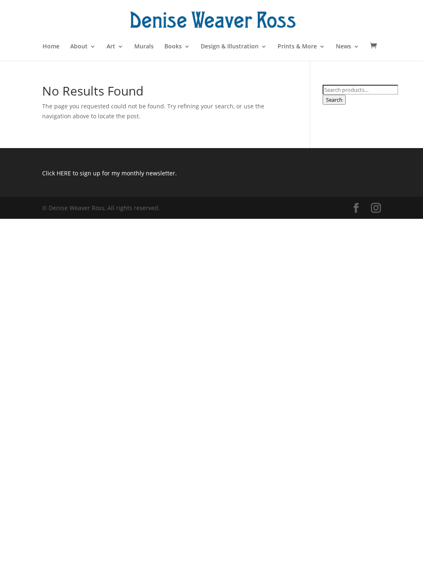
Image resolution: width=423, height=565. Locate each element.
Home (51, 46)
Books (173, 46)
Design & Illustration (230, 46)
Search (334, 99)
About (79, 46)
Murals (144, 46)
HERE (64, 173)
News (343, 46)
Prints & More (297, 46)
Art (111, 46)
